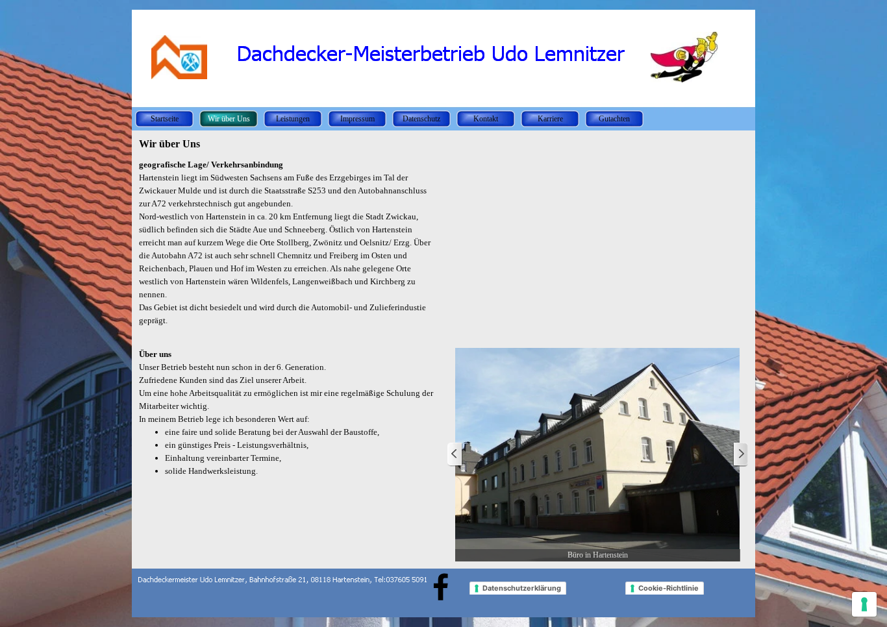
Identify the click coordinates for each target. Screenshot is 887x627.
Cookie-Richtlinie (668, 588)
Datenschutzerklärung (521, 588)
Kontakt (485, 118)
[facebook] (440, 586)
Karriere (550, 118)
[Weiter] (740, 455)
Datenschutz (421, 118)
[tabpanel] (289, 249)
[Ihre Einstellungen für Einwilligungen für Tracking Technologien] (864, 604)
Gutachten (614, 118)
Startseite (165, 118)
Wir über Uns (229, 118)
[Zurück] (455, 455)
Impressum (357, 118)
